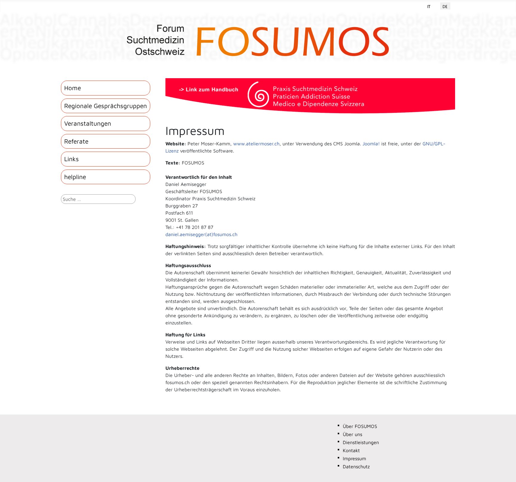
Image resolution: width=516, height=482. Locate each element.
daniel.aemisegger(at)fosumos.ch (201, 234)
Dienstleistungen (361, 442)
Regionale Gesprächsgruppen (105, 105)
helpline (75, 176)
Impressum (354, 458)
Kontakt (351, 450)
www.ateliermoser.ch (256, 143)
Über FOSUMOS (360, 426)
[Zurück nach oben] (505, 471)
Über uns (352, 434)
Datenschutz (356, 466)
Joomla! (371, 143)
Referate (76, 141)
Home (72, 87)
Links (71, 158)
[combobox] (98, 199)
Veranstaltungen (87, 123)
